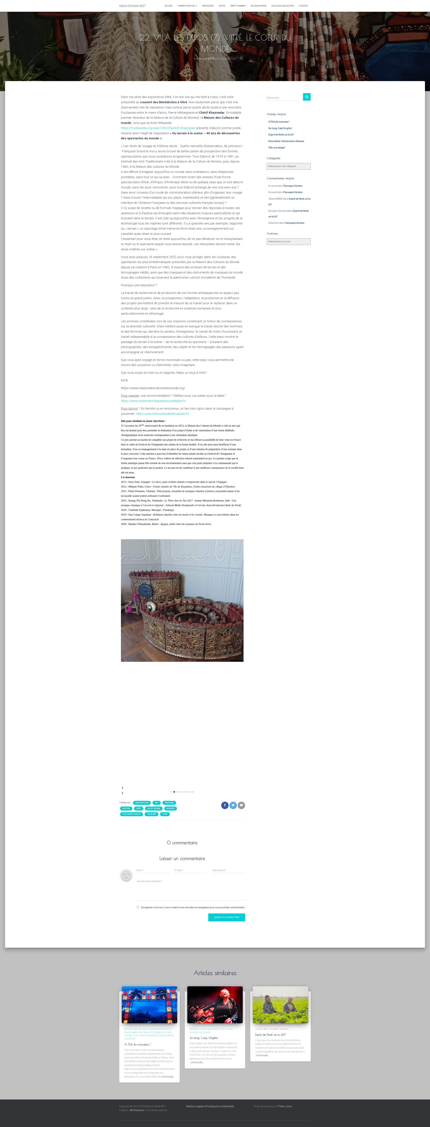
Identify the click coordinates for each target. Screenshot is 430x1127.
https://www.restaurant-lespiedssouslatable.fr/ (153, 401)
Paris (266, 1029)
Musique (171, 808)
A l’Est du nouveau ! (278, 121)
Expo (138, 808)
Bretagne (169, 803)
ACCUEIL (169, 6)
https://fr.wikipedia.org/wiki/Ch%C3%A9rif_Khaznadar (158, 128)
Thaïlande (129, 1039)
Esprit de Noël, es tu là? (281, 134)
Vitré (164, 814)
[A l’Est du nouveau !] (149, 1004)
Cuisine (167, 1032)
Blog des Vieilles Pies (283, 6)
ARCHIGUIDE (208, 6)
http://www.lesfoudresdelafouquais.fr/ (162, 414)
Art (156, 803)
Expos (222, 6)
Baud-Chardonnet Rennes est (139, 1032)
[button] (171, 792)
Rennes (170, 1035)
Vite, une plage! (276, 147)
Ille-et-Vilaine (153, 808)
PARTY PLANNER (238, 6)
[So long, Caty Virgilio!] (215, 1004)
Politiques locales (131, 814)
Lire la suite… (168, 1076)
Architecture (141, 803)
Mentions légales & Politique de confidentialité (210, 1106)
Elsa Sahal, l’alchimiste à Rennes (286, 141)
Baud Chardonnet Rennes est (157, 1029)
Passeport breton (293, 186)
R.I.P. (201, 1032)
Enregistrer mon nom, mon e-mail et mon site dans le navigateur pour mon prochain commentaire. (193, 907)
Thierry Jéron (285, 1106)
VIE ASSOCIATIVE (259, 6)
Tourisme (151, 814)
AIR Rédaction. (137, 1110)
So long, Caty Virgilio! (280, 128)
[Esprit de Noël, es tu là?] (280, 1004)
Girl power (213, 1029)
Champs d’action (187, 6)
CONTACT (303, 6)
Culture (126, 808)
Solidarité (274, 1029)
